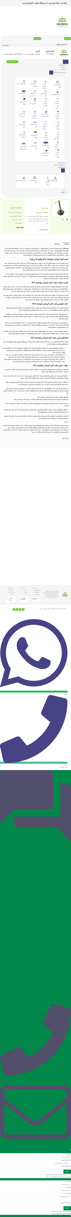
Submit (67, 1171)
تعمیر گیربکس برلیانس (45, 103)
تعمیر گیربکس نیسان (57, 126)
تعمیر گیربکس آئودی (45, 137)
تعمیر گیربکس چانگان (57, 116)
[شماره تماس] (56, 53)
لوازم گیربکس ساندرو (20, 180)
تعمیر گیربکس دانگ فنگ (56, 137)
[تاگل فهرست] (65, 62)
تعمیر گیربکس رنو (55, 94)
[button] (35, 34)
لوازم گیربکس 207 (47, 182)
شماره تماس (50, 51)
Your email (68, 1187)
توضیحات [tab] (66, 244)
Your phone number (66, 1160)
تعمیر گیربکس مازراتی (57, 146)
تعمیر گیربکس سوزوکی (44, 126)
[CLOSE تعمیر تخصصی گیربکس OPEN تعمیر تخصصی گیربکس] (51, 73)
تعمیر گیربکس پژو (21, 84)
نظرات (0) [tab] (56, 244)
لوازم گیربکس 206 (52, 181)
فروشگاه (41, 230)
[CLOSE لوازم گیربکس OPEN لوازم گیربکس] (63, 170)
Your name (68, 1154)
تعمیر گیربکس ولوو (57, 155)
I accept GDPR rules (66, 1166)
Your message (67, 1193)
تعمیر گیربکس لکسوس (34, 116)
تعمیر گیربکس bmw (44, 86)
